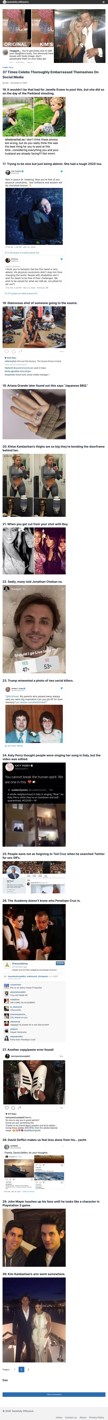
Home (59, 1417)
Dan (7, 83)
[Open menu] (103, 2)
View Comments (54, 1394)
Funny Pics (8, 68)
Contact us (71, 1417)
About (83, 1417)
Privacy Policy (96, 1417)
